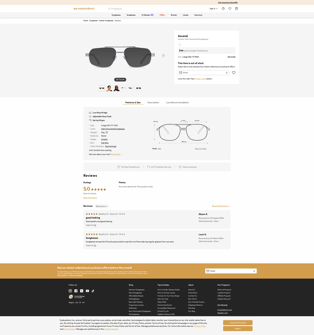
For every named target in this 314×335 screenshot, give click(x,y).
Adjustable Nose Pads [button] (102, 116)
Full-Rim (105, 143)
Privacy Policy (61, 275)
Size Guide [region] (232, 57)
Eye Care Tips (162, 299)
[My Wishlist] (230, 8)
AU (83, 302)
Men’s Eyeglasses (135, 293)
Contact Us (192, 296)
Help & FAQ (161, 302)
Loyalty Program (223, 293)
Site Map (191, 308)
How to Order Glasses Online (168, 290)
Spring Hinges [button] (99, 120)
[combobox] (151, 9)
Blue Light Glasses (136, 302)
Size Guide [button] (115, 154)
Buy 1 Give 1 (192, 299)
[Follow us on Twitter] (81, 290)
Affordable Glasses (136, 296)
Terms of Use (69, 329)
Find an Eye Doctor (164, 305)
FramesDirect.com (224, 310)
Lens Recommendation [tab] (177, 102)
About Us (191, 290)
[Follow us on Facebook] (75, 290)
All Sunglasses (134, 314)
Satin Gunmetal (191, 39)
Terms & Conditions (76, 275)
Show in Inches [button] (200, 148)
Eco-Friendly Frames (196, 302)
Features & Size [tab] (133, 102)
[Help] (223, 8)
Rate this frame (90, 198)
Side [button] (159, 148)
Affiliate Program (224, 296)
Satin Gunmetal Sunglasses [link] (113, 129)
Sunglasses (203, 39)
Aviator (181, 39)
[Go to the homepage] (84, 8)
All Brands (133, 308)
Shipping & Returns (195, 305)
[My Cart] (236, 8)
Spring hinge (110, 146)
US (77, 302)
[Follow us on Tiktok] (93, 291)
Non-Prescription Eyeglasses (140, 311)
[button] (163, 55)
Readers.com (222, 313)
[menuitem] (116, 15)
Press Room (192, 293)
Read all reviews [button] (220, 206)
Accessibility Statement (166, 308)
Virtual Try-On (163, 311)
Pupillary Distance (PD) (166, 314)
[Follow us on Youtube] (87, 290)
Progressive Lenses (136, 305)
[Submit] (109, 8)
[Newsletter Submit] (254, 271)
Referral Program (224, 290)
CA (80, 302)
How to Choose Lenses (166, 293)
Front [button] (154, 148)
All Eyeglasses (134, 299)
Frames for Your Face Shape (168, 296)
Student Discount (223, 299)
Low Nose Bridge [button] (100, 112)
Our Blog (191, 311)
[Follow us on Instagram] (70, 290)
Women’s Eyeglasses (136, 290)
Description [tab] (153, 102)
